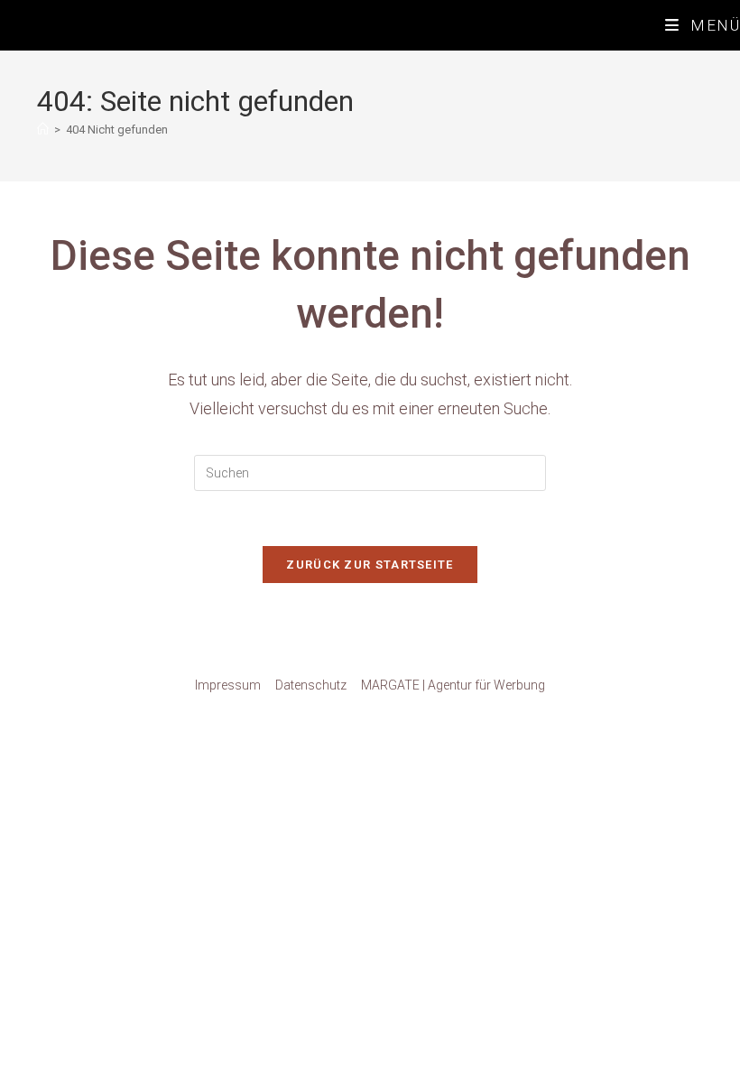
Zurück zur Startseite (369, 564)
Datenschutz (311, 685)
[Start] (43, 129)
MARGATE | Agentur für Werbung (453, 685)
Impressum (228, 685)
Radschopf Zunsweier (102, 24)
